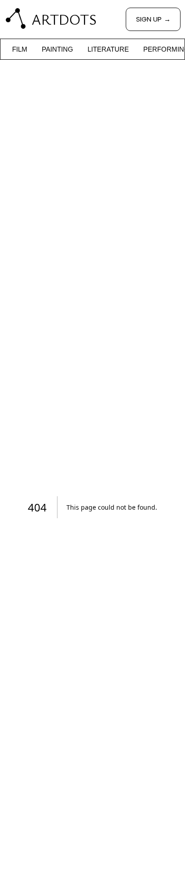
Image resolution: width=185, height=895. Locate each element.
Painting (57, 49)
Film (19, 49)
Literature (108, 49)
